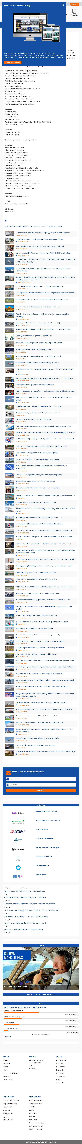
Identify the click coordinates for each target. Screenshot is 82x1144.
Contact (5, 1060)
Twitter (60, 1064)
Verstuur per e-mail (14, 226)
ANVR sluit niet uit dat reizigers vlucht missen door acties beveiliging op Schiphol (45, 432)
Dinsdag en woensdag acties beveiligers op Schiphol (35, 385)
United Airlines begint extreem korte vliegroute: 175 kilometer (39, 406)
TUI (30, 1066)
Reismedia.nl (33, 1113)
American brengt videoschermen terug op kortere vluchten (37, 593)
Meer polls (7, 1037)
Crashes (24, 888)
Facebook (61, 1067)
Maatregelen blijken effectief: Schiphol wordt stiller (34, 628)
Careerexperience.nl (36, 1126)
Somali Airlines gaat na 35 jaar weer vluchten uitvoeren (36, 572)
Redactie (6, 1067)
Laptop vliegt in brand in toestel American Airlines (34, 419)
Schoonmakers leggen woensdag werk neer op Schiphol (36, 615)
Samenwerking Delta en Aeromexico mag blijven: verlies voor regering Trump (44, 378)
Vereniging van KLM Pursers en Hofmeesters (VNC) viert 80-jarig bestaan (43, 253)
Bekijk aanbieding (13, 62)
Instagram (61, 1076)
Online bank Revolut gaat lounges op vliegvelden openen (36, 654)
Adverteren (6, 1064)
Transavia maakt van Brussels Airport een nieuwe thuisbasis (38, 488)
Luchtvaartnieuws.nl (36, 1100)
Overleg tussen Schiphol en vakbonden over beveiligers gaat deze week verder (45, 292)
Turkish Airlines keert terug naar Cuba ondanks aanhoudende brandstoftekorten (45, 537)
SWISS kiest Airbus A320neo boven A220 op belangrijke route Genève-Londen (44, 587)
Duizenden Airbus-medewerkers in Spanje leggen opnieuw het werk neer (43, 233)
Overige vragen (8, 1113)
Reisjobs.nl (33, 1120)
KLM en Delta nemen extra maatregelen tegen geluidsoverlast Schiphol (42, 622)
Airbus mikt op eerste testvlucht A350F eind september (36, 579)
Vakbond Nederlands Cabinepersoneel (36, 1061)
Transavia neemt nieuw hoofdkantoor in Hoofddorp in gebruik (38, 356)
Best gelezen (8, 888)
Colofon (5, 1070)
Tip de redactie (56, 226)
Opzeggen (6, 1110)
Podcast (60, 1083)
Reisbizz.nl (32, 1110)
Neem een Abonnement (11, 1100)
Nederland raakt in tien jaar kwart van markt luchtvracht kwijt (38, 323)
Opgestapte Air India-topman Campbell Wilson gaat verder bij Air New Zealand (45, 559)
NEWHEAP (33, 1069)
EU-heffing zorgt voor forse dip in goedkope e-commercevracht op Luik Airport (45, 667)
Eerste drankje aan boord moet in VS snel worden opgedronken (39, 286)
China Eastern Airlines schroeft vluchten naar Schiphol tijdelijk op (39, 524)
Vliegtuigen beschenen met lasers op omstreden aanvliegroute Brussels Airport (45, 660)
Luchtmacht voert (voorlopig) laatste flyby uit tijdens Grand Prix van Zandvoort (45, 439)
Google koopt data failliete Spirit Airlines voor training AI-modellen (40, 648)
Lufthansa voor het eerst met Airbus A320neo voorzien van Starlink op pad (43, 544)
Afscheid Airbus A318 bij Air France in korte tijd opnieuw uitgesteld (40, 635)
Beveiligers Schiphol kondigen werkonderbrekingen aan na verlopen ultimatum (44, 566)
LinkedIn (61, 1070)
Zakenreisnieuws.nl (35, 1104)
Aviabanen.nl (33, 1116)
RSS (59, 1080)
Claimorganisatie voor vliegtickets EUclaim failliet (33, 336)
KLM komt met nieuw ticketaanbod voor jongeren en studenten (39, 674)
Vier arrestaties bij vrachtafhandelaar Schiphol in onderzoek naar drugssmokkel (45, 680)
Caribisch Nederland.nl (37, 1123)
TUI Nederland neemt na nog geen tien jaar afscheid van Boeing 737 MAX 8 (43, 600)
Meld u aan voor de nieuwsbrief (35, 226)
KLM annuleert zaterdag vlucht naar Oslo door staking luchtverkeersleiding (43, 426)
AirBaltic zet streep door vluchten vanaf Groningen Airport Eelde (39, 239)
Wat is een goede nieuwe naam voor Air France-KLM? (25, 1008)
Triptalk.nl (32, 1107)
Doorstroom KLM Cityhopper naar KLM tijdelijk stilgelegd (37, 453)
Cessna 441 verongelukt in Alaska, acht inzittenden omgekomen (39, 475)
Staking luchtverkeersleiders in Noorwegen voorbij (34, 349)
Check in (73, 4)
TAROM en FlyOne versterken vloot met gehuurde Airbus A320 (39, 517)
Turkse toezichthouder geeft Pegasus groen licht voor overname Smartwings (44, 709)
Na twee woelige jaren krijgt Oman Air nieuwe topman (36, 502)
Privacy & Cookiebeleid (10, 1073)
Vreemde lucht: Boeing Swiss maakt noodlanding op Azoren (37, 362)
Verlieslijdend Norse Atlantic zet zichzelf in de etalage (35, 481)
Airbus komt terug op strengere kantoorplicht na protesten (37, 413)
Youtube (61, 1073)
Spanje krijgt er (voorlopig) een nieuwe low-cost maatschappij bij (39, 722)
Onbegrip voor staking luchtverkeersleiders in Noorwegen (37, 459)
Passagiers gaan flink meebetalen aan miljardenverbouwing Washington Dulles (44, 530)
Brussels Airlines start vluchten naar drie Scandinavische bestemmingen (42, 686)
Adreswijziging (7, 1107)
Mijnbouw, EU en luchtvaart (15, 987)
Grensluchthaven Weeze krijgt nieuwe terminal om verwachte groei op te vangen (45, 751)
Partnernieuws (7, 1080)
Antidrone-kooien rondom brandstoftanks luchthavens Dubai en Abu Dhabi (43, 329)
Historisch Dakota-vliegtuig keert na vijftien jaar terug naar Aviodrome (41, 446)
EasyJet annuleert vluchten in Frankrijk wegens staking (35, 745)
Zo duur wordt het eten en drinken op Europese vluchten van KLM (40, 641)
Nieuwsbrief (62, 1060)
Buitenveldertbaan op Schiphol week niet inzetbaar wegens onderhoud (42, 299)
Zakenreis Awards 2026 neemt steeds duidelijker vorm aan (37, 307)
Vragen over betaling (10, 1104)
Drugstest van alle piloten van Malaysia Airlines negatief (36, 716)
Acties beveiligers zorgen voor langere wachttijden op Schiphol (39, 342)
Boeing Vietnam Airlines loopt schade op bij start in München (38, 738)
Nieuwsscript (7, 1076)
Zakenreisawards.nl (35, 1129)
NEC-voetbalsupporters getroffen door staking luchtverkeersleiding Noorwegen (45, 391)
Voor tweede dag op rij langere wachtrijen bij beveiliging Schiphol (40, 246)
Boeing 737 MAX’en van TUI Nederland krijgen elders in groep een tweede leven (45, 496)
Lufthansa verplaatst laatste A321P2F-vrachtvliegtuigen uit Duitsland (41, 702)
